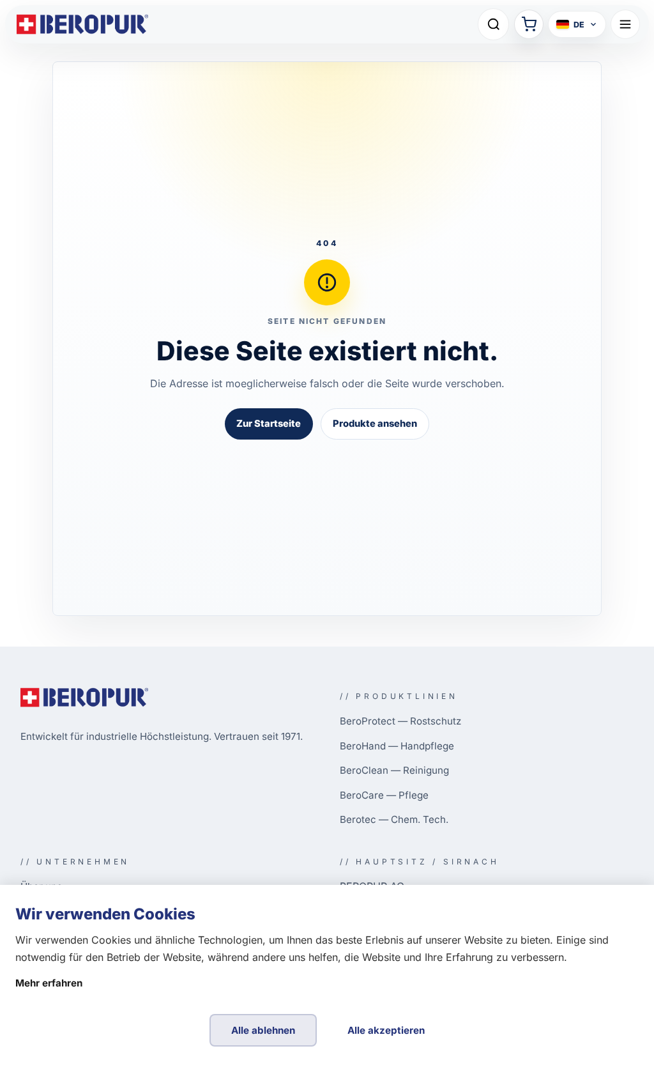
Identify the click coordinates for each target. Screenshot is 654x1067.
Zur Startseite (268, 423)
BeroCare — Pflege (384, 795)
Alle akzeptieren (386, 1030)
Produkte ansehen (375, 423)
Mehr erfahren (48, 983)
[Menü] (625, 24)
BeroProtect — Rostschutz (400, 721)
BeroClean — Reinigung (394, 770)
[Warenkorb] (529, 24)
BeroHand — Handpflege (397, 746)
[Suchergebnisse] (494, 24)
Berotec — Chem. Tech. (394, 819)
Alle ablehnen (263, 1030)
